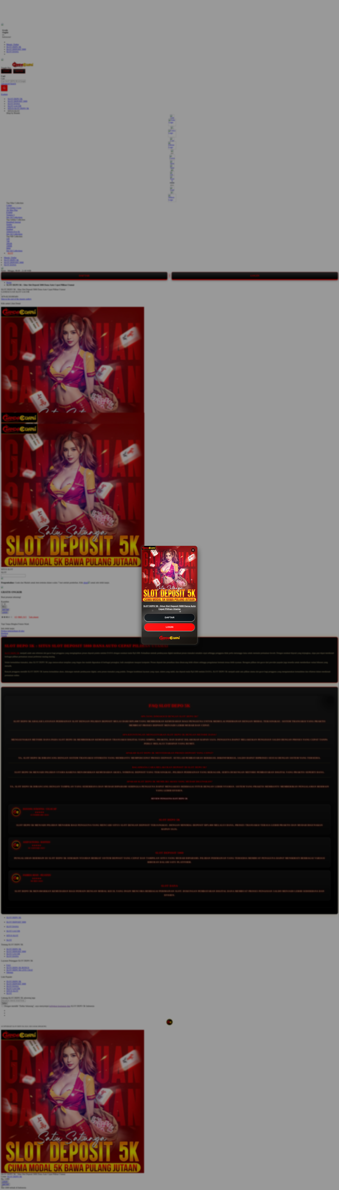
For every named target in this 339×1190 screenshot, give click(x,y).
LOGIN (169, 627)
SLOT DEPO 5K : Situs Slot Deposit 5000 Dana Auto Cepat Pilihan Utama (169, 607)
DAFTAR (169, 617)
